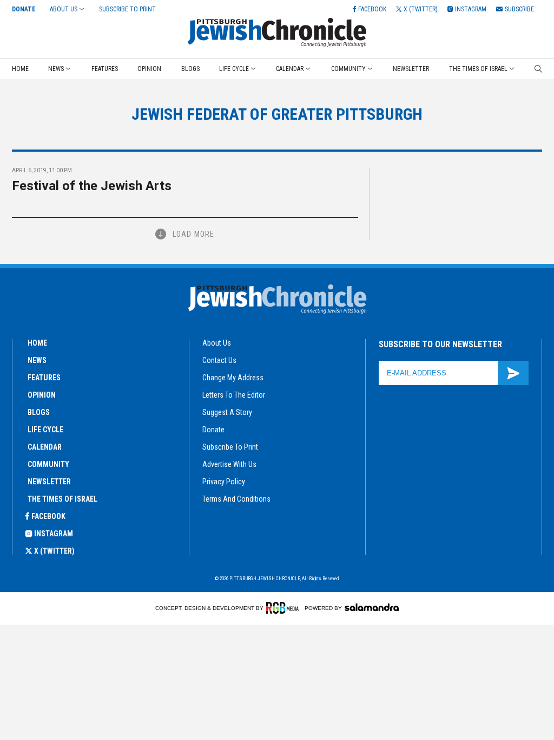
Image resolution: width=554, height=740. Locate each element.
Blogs (190, 69)
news (37, 360)
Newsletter (411, 69)
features (44, 377)
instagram (53, 533)
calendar (45, 447)
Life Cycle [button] (234, 69)
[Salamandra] (372, 607)
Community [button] (348, 69)
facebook (48, 516)
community (48, 464)
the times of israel (62, 499)
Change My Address (232, 377)
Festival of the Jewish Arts (92, 185)
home (37, 343)
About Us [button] (63, 9)
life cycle (45, 429)
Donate (24, 9)
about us (216, 343)
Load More (193, 234)
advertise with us (229, 464)
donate (213, 429)
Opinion (149, 69)
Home (20, 69)
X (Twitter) (54, 551)
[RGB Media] (284, 608)
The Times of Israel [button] (478, 69)
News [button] (56, 69)
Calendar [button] (290, 69)
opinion (42, 395)
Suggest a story (227, 412)
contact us (219, 360)
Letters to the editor (233, 395)
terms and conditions (236, 499)
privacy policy (223, 481)
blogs (39, 412)
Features (104, 69)
